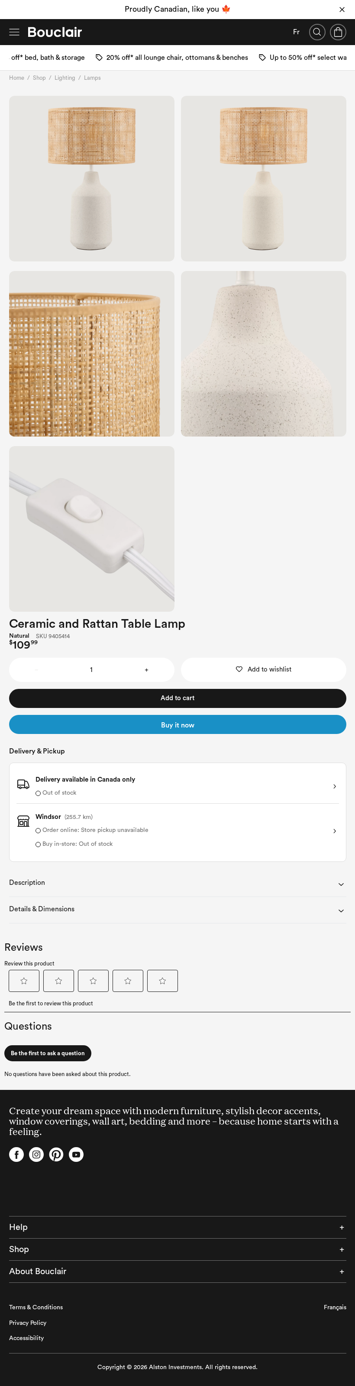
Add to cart (177, 698)
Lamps (92, 78)
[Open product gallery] (91, 178)
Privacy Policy (27, 1323)
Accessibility (26, 1338)
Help (18, 1227)
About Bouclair (37, 1271)
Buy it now (177, 725)
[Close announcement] (342, 9)
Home (16, 78)
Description (27, 882)
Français (335, 1307)
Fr (296, 32)
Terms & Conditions (36, 1307)
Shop (39, 78)
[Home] (55, 32)
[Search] (317, 32)
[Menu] (14, 32)
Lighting (65, 78)
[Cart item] (338, 32)
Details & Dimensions (41, 909)
